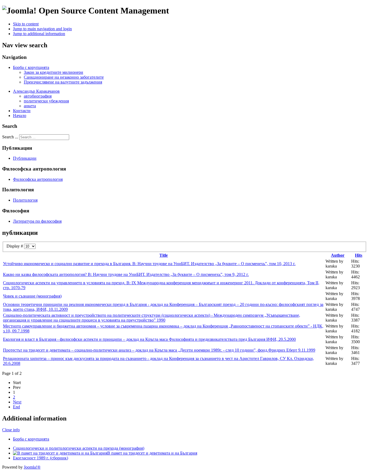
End (16, 407)
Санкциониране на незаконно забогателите (64, 77)
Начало (19, 115)
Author (337, 255)
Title (163, 255)
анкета (30, 106)
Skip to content (26, 24)
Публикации (24, 158)
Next (17, 402)
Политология (25, 200)
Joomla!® (32, 467)
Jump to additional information (39, 33)
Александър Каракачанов (36, 91)
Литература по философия (37, 221)
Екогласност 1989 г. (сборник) (40, 458)
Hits (358, 255)
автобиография (38, 96)
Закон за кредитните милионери (53, 72)
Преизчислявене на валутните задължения (63, 82)
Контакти (22, 110)
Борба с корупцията (31, 67)
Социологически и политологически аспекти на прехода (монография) (78, 448)
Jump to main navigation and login (42, 28)
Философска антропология (38, 179)
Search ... (10, 137)
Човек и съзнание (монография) (32, 296)
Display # (15, 246)
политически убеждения (46, 101)
